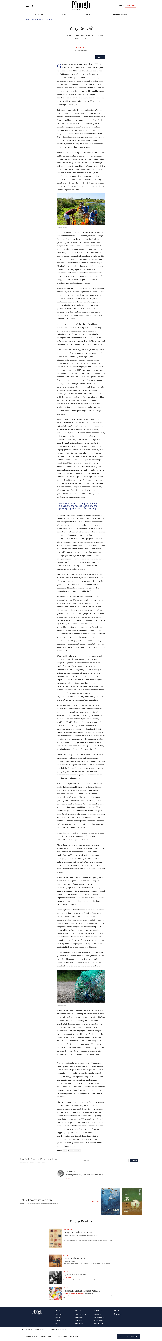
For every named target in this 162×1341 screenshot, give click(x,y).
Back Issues (78, 1320)
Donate (57, 1320)
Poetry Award (98, 1320)
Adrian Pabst (81, 47)
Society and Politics (74, 1150)
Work (64, 1150)
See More (69, 1179)
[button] (27, 6)
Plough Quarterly (80, 1314)
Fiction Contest (99, 1323)
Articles (34, 19)
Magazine (39, 14)
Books (64, 14)
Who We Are (59, 1314)
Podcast (90, 14)
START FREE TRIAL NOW (128, 1336)
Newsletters (79, 1323)
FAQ (56, 1323)
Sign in (64, 1329)
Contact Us (98, 1314)
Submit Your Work (100, 1317)
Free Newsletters (120, 14)
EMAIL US (95, 1201)
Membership (79, 1317)
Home (27, 19)
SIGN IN (121, 5)
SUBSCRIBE (130, 6)
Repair (41, 19)
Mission (58, 1317)
